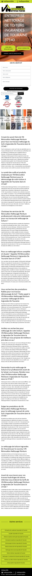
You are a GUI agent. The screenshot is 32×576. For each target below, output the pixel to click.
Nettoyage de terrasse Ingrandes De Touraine (16, 550)
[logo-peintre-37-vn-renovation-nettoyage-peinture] (13, 8)
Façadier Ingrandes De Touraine (16, 533)
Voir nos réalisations (8, 48)
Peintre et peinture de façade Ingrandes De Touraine (16, 537)
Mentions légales (21, 574)
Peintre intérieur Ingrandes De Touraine (16, 553)
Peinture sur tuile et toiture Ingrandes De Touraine (16, 559)
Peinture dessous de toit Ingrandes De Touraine (16, 546)
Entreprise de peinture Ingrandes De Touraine (16, 540)
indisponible (9, 1)
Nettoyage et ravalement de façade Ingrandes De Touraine (16, 556)
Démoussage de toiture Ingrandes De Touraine (16, 543)
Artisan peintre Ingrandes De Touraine (16, 563)
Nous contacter (23, 48)
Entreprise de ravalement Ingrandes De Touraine (16, 530)
